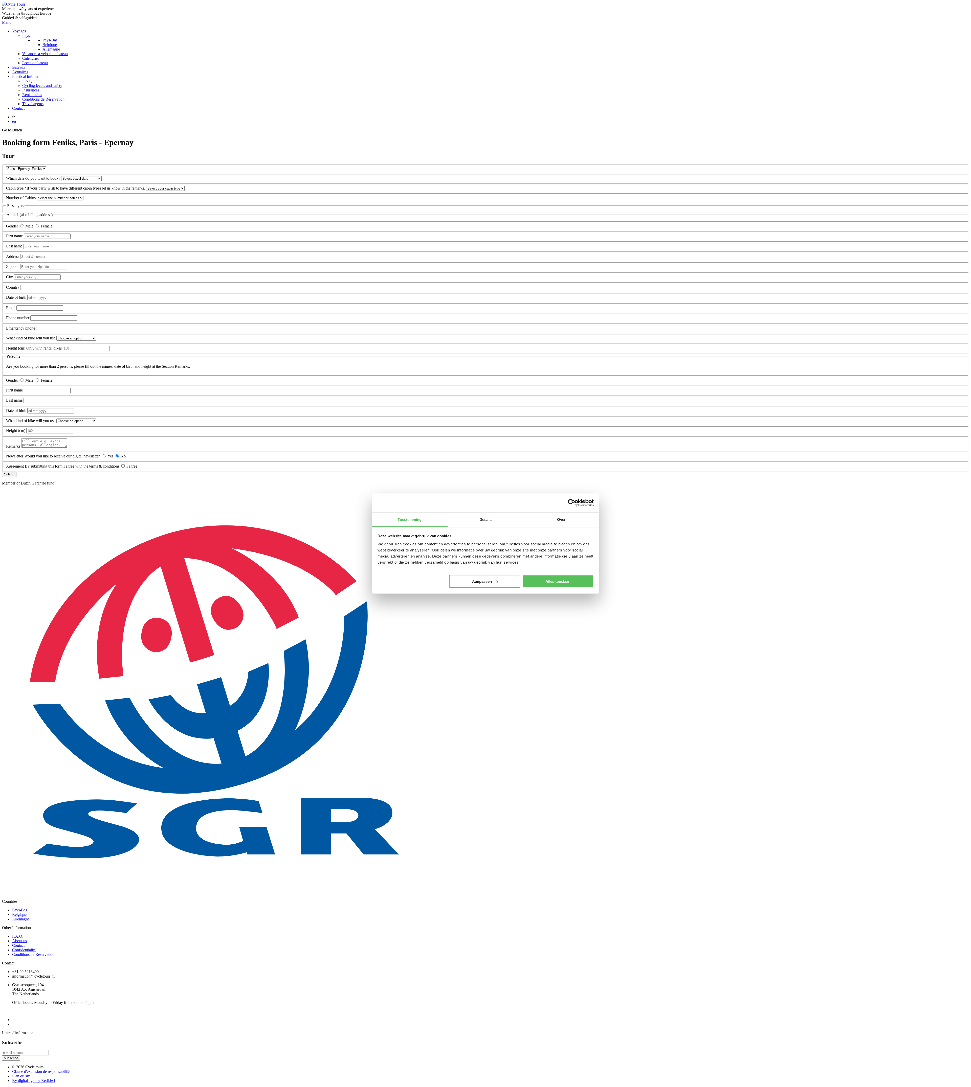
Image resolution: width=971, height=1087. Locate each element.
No (123, 456)
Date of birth (16, 297)
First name (15, 236)
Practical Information (29, 76)
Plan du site (21, 1076)
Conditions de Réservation (43, 99)
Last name (15, 246)
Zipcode (13, 266)
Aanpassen (482, 581)
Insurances (30, 90)
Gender (12, 226)
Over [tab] (561, 519)
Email (11, 308)
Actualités (20, 72)
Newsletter (15, 456)
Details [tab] (485, 519)
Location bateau (35, 63)
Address (13, 256)
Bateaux (18, 67)
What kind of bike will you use (31, 338)
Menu (6, 22)
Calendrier (30, 58)
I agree (131, 466)
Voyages (19, 31)
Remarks (13, 446)
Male (29, 226)
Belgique (49, 44)
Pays (26, 35)
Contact (18, 108)
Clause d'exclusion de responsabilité (41, 1071)
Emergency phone (20, 328)
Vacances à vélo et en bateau (45, 54)
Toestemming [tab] (410, 519)
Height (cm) (15, 348)
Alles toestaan (557, 581)
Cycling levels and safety (42, 85)
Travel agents (32, 104)
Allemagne (51, 49)
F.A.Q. (27, 81)
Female (46, 226)
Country (13, 287)
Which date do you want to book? (33, 178)
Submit (9, 474)
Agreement (15, 466)
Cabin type (15, 188)
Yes (110, 456)
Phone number (18, 318)
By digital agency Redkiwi (33, 1080)
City (10, 277)
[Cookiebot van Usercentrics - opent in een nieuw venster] (571, 503)
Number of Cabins (21, 198)
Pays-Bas (49, 40)
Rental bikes (32, 94)
